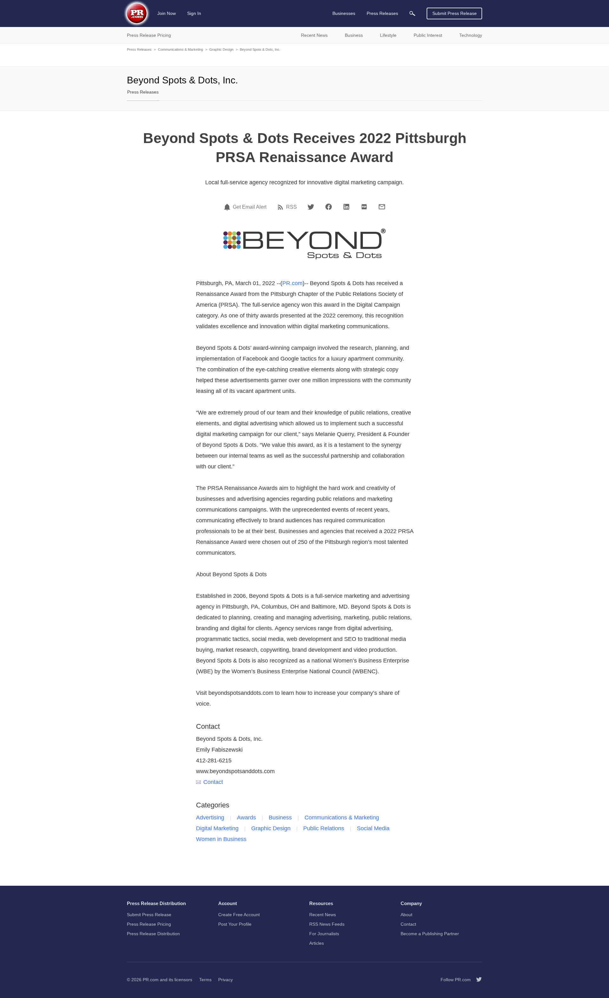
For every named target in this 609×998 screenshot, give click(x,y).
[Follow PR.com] (476, 979)
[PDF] (364, 207)
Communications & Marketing (180, 49)
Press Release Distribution (153, 933)
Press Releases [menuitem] (382, 13)
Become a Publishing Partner (430, 933)
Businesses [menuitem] (343, 13)
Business (280, 817)
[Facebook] (328, 207)
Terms (205, 979)
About (406, 914)
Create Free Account (239, 914)
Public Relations (323, 828)
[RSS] (281, 207)
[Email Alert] (228, 207)
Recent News (322, 914)
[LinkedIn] (346, 207)
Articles (316, 943)
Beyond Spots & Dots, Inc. (260, 49)
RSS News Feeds (326, 924)
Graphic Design (221, 49)
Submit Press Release (454, 13)
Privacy (225, 979)
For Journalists (324, 933)
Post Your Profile (235, 924)
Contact (213, 782)
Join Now (166, 13)
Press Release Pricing (149, 924)
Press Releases (139, 49)
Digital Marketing (217, 828)
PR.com (292, 283)
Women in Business (221, 839)
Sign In (194, 13)
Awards (246, 817)
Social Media (373, 828)
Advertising (210, 817)
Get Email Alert (249, 207)
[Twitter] (311, 207)
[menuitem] (412, 13)
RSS (291, 207)
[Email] (382, 207)
